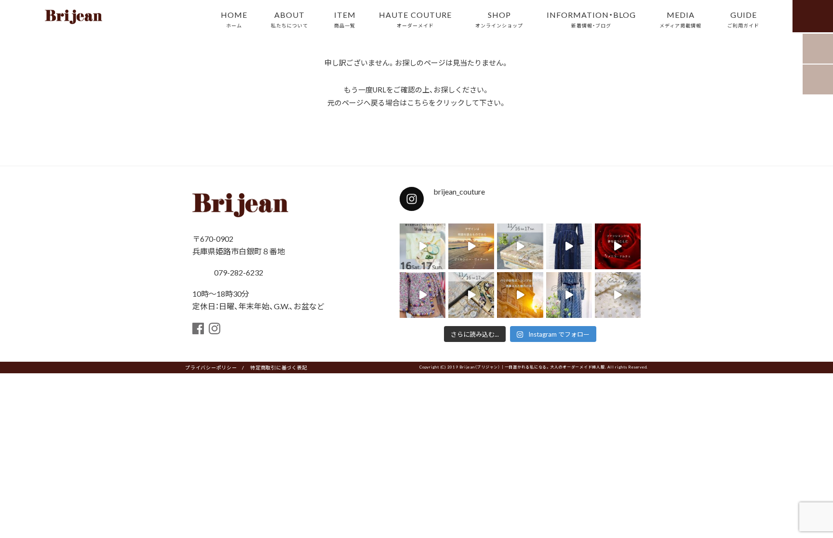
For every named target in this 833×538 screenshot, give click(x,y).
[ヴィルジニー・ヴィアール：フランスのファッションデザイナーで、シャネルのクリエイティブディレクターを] (471, 246)
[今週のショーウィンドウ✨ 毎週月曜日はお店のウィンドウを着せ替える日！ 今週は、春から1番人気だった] (569, 295)
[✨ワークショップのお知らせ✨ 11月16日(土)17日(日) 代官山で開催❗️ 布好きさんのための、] (422, 246)
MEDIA (680, 19)
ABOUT (289, 19)
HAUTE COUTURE (415, 19)
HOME (234, 19)
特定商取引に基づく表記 (278, 367)
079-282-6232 (237, 272)
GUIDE (743, 19)
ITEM (345, 19)
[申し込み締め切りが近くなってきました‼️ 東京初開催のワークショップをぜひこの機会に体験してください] (520, 246)
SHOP (499, 19)
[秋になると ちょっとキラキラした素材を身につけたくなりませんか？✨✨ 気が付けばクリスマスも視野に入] (618, 295)
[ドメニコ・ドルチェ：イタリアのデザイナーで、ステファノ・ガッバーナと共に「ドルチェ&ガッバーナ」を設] (618, 246)
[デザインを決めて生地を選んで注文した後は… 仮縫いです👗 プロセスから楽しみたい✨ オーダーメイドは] (569, 246)
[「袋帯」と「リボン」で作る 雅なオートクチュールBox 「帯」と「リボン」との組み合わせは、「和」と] (471, 295)
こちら (418, 102)
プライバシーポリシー (211, 367)
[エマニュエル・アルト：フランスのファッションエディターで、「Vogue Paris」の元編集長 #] (520, 295)
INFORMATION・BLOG (591, 19)
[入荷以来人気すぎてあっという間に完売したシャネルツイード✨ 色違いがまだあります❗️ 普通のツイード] (422, 295)
